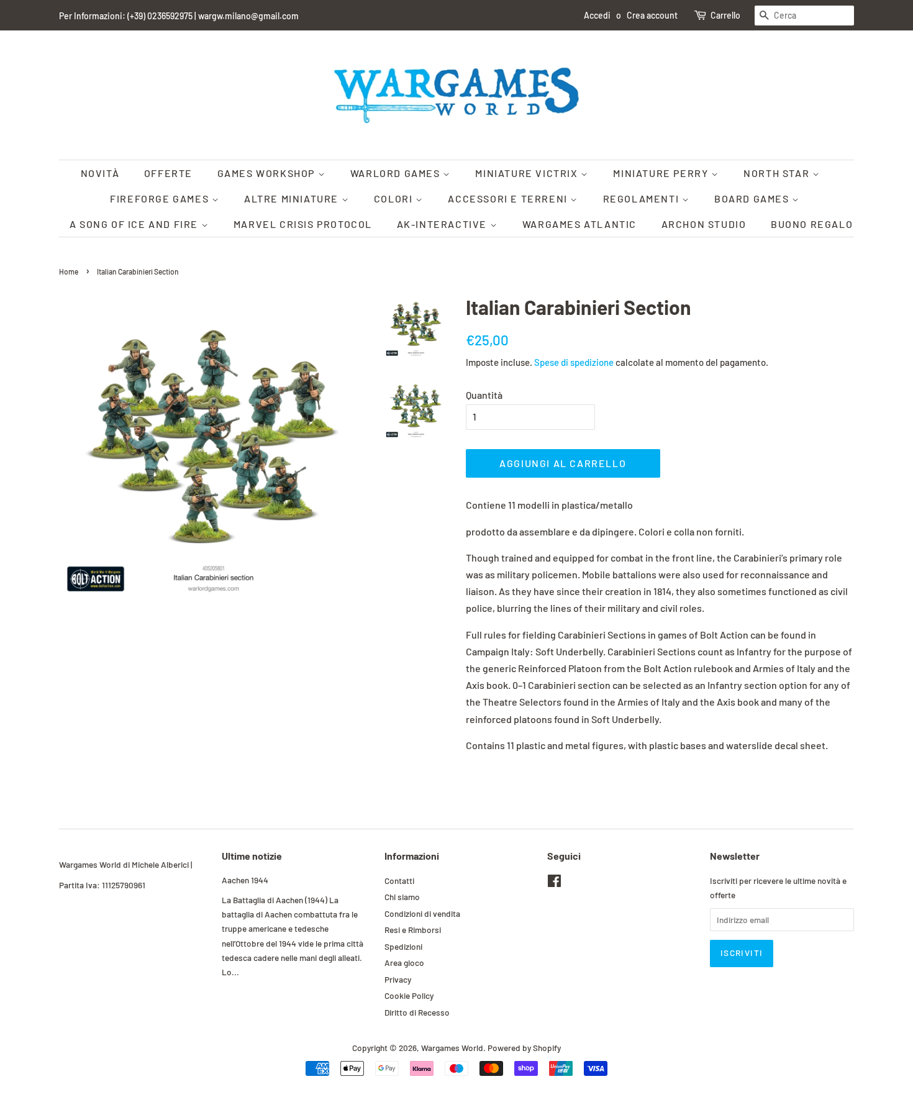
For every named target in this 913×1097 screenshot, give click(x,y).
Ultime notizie (252, 856)
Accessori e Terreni (509, 198)
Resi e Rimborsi (412, 929)
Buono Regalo (812, 224)
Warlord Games (396, 173)
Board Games (753, 198)
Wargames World (452, 1047)
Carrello (725, 15)
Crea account (652, 15)
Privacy (397, 979)
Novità (100, 173)
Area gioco (404, 962)
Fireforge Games (161, 198)
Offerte (168, 173)
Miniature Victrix (528, 173)
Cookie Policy (409, 995)
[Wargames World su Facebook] (554, 883)
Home (68, 271)
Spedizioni (403, 946)
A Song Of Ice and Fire (135, 224)
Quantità (484, 395)
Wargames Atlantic (579, 224)
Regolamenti (642, 198)
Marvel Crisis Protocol (303, 224)
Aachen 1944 (245, 880)
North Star (777, 173)
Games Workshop (267, 173)
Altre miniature (293, 198)
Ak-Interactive (443, 224)
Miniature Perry (662, 173)
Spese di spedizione (574, 362)
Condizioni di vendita (422, 913)
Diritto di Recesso (417, 1012)
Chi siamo (402, 896)
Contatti (399, 880)
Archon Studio (704, 224)
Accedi (597, 15)
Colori (395, 198)
